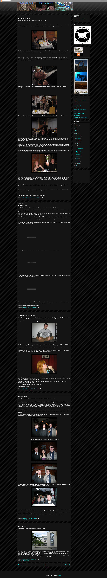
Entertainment (25, 308)
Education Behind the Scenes (80, 109)
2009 (76, 130)
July (77, 143)
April (77, 158)
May (77, 146)
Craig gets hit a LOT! (78, 107)
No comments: (37, 197)
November (78, 136)
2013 (76, 123)
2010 (76, 128)
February (78, 161)
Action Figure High (77, 105)
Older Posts (67, 564)
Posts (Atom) (46, 567)
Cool (22, 308)
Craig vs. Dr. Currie (78, 111)
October (78, 138)
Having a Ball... (23, 396)
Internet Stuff (22, 205)
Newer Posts (21, 564)
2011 (76, 126)
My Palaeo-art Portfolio (28, 11)
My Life (22, 519)
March (77, 160)
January (78, 163)
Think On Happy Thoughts (26, 315)
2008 (76, 131)
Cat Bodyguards (77, 115)
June (77, 145)
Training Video (77, 103)
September (78, 140)
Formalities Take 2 (24, 18)
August (77, 141)
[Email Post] (42, 197)
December (78, 135)
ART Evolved (39, 11)
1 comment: (36, 388)
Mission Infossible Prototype (79, 113)
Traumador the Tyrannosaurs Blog (80, 117)
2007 (76, 133)
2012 (76, 125)
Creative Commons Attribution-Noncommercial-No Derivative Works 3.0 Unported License (81, 20)
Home (20, 11)
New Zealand (26, 519)
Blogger (59, 575)
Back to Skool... (23, 526)
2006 (76, 165)
